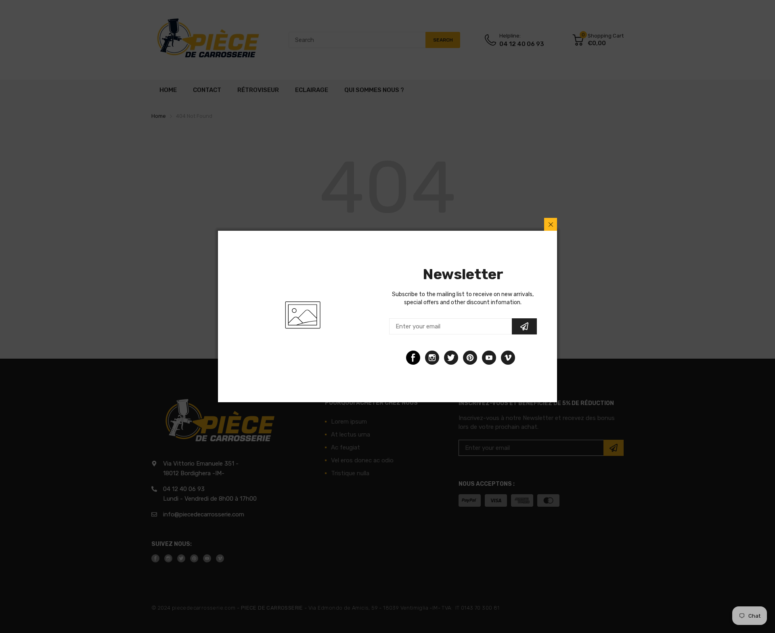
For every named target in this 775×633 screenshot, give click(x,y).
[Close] (550, 224)
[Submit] (524, 326)
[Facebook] (413, 358)
